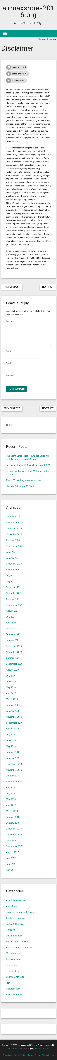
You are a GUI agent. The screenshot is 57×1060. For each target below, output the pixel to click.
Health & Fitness (14, 935)
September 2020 (14, 663)
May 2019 (11, 746)
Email (9, 363)
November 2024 (14, 534)
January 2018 (12, 822)
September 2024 (14, 546)
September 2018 (14, 781)
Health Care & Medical (17, 941)
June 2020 (11, 681)
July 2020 (11, 675)
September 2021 (14, 605)
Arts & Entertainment (16, 900)
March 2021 (12, 628)
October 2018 (13, 775)
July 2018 (11, 793)
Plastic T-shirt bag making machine (23, 480)
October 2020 (13, 658)
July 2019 (11, 734)
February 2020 (13, 705)
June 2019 (11, 740)
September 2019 (14, 722)
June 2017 (11, 864)
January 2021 (12, 640)
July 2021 (11, 616)
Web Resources (14, 994)
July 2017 (11, 858)
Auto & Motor (13, 906)
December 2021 (14, 587)
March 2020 (12, 699)
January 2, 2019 (19, 67)
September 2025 (14, 522)
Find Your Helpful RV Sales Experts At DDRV (28, 465)
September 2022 (14, 569)
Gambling (10, 929)
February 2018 (13, 817)
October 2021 (13, 599)
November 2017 (14, 834)
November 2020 (14, 652)
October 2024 (13, 540)
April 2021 (11, 622)
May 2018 (11, 799)
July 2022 (11, 575)
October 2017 (13, 840)
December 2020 (14, 646)
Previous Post (12, 287)
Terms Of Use (48, 1055)
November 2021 (14, 593)
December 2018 (14, 764)
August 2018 (12, 787)
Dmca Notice (20, 1055)
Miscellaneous (13, 953)
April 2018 (11, 805)
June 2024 (11, 552)
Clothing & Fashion (15, 918)
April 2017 (11, 870)
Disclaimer (7, 1055)
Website (9, 375)
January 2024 (12, 558)
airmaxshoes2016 (20, 74)
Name (9, 351)
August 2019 (12, 728)
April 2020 (11, 693)
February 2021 (13, 634)
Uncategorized (18, 80)
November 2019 (14, 717)
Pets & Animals (13, 959)
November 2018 (14, 770)
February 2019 (13, 752)
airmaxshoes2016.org (28, 11)
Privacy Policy (34, 1055)
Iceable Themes (42, 1048)
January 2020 (12, 711)
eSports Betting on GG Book (20, 486)
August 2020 (12, 669)
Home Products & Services (19, 947)
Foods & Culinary (14, 924)
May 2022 (11, 581)
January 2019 (12, 758)
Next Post (48, 287)
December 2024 (14, 528)
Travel (9, 982)
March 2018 (12, 811)
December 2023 (14, 563)
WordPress (13, 1048)
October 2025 (13, 516)
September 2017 (14, 846)
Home (41, 39)
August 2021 (12, 610)
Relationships (12, 971)
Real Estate (11, 965)
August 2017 (12, 852)
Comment (11, 321)
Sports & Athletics (15, 977)
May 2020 (11, 687)
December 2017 (14, 828)
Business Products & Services (21, 912)
